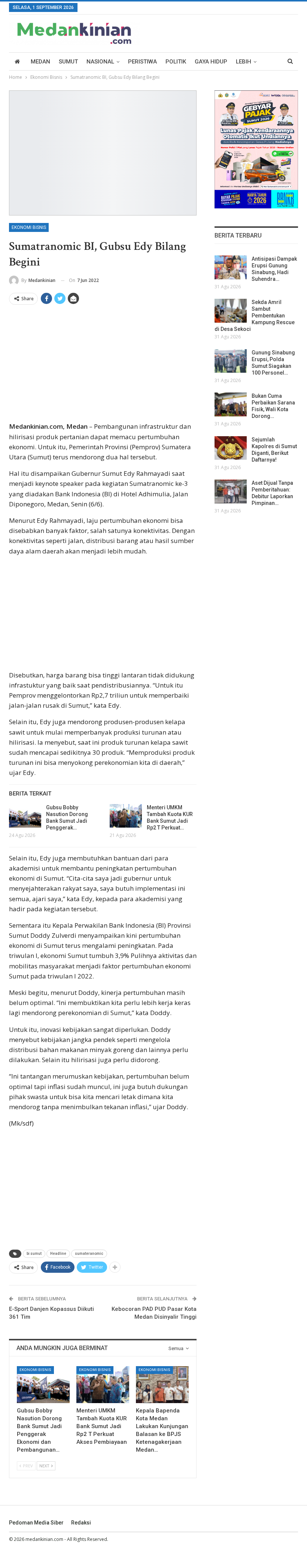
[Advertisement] (103, 366)
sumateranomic (89, 1253)
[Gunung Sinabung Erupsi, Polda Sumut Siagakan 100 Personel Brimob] (231, 361)
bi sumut (34, 1253)
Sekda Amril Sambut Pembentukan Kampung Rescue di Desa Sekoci (255, 315)
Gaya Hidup (211, 61)
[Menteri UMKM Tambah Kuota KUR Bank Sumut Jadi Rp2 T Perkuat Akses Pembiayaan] (126, 816)
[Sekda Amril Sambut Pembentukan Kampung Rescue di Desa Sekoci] (231, 311)
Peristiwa (142, 61)
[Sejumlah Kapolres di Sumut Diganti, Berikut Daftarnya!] (231, 448)
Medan (40, 61)
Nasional (100, 61)
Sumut (68, 61)
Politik (175, 61)
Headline (58, 1253)
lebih (243, 61)
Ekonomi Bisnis (29, 227)
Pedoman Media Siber (36, 1523)
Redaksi (81, 1523)
